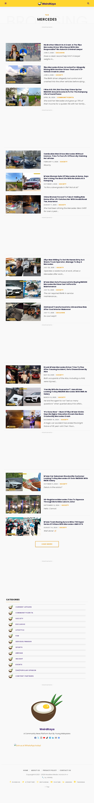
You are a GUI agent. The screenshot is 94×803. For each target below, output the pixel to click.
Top (47, 787)
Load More (47, 544)
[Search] (88, 3)
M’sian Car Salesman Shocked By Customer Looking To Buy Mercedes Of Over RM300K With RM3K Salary (66, 478)
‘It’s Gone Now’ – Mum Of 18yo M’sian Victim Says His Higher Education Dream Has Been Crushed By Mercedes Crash (64, 414)
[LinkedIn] (53, 737)
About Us (35, 770)
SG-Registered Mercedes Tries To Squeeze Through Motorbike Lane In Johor (64, 500)
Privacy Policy (50, 770)
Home (25, 770)
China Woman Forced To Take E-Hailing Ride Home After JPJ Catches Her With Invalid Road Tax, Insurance (65, 199)
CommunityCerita (65, 97)
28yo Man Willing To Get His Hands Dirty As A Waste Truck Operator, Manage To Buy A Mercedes (64, 262)
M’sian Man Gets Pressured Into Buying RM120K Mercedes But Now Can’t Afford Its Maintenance (65, 284)
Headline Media (51, 774)
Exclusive (60, 53)
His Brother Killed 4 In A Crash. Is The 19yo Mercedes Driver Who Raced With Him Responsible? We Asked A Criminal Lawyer (63, 47)
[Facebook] (35, 737)
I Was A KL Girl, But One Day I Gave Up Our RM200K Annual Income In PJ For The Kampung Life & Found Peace (65, 91)
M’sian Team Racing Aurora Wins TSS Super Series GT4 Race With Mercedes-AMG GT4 (64, 523)
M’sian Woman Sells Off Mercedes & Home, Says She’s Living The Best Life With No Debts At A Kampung (66, 178)
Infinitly (50, 777)
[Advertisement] (47, 128)
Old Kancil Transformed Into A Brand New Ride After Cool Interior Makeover (65, 308)
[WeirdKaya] (47, 3)
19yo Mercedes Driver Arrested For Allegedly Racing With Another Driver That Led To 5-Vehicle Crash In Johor (64, 69)
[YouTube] (44, 737)
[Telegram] (50, 737)
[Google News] (59, 737)
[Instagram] (41, 737)
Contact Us (65, 770)
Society (59, 75)
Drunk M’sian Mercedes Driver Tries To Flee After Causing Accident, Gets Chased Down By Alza (65, 369)
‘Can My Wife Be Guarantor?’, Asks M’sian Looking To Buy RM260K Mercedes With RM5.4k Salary (65, 391)
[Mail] (56, 737)
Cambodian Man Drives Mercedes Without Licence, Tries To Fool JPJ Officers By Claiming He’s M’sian (65, 156)
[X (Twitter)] (38, 737)
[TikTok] (47, 737)
